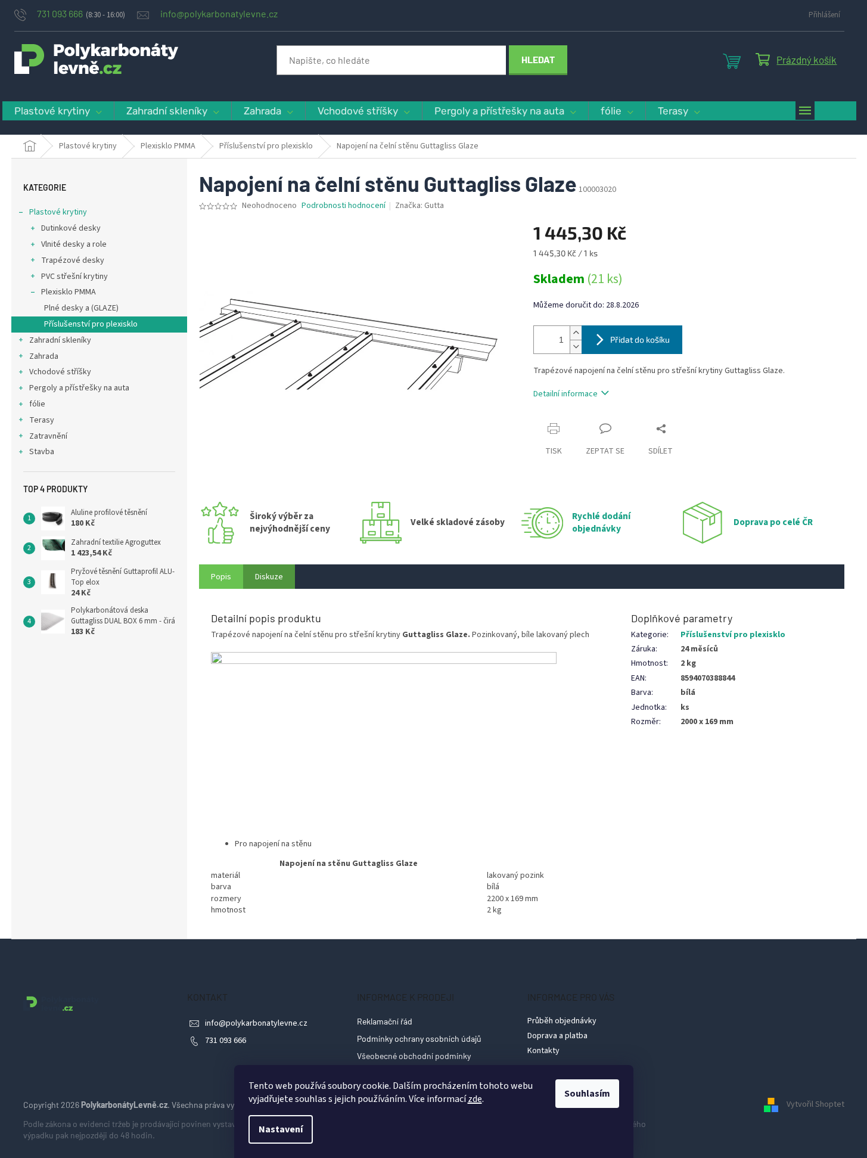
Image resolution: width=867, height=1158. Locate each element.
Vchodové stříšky (60, 372)
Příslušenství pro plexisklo (91, 324)
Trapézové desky (72, 260)
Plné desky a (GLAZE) (81, 308)
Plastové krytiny (58, 212)
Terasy (41, 420)
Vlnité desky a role (74, 244)
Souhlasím (587, 1093)
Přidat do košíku (640, 339)
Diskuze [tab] (269, 577)
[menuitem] (58, 111)
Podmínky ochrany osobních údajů (419, 1038)
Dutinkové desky (71, 228)
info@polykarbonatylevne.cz (256, 1023)
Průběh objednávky (561, 1021)
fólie (37, 404)
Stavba (41, 452)
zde (475, 1099)
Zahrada (43, 356)
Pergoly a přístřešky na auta (79, 388)
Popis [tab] (221, 577)
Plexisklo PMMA (68, 292)
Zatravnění (48, 436)
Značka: (419, 206)
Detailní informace (565, 394)
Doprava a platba (557, 1036)
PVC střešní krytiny (74, 276)
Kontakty (543, 1051)
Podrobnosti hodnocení (344, 206)
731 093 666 (225, 1041)
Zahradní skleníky (60, 340)
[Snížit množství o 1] (576, 346)
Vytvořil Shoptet (815, 1105)
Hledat (538, 59)
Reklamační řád (384, 1021)
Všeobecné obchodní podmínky (414, 1056)
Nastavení (281, 1129)
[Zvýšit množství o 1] (576, 333)
